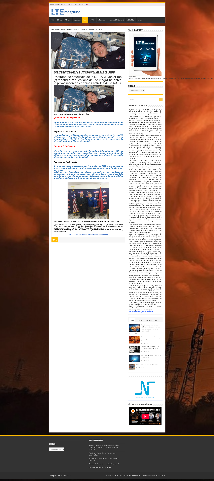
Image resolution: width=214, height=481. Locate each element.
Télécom (67, 20)
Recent (132, 320)
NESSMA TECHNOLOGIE (157, 476)
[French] (87, 4)
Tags (155, 320)
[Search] (161, 99)
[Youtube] (112, 475)
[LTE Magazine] (65, 11)
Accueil (53, 19)
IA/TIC (92, 20)
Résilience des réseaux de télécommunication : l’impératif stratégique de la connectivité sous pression (104, 447)
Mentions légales (72, 4)
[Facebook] (108, 475)
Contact (81, 4)
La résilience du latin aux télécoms (147, 365)
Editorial (59, 20)
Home (55, 29)
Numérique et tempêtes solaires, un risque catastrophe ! (151, 339)
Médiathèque (131, 20)
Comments (148, 320)
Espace (85, 20)
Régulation (77, 20)
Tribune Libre (102, 20)
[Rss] (106, 475)
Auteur (140, 20)
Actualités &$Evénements (116, 20)
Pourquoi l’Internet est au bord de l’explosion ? (104, 464)
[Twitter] (110, 475)
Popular (139, 320)
